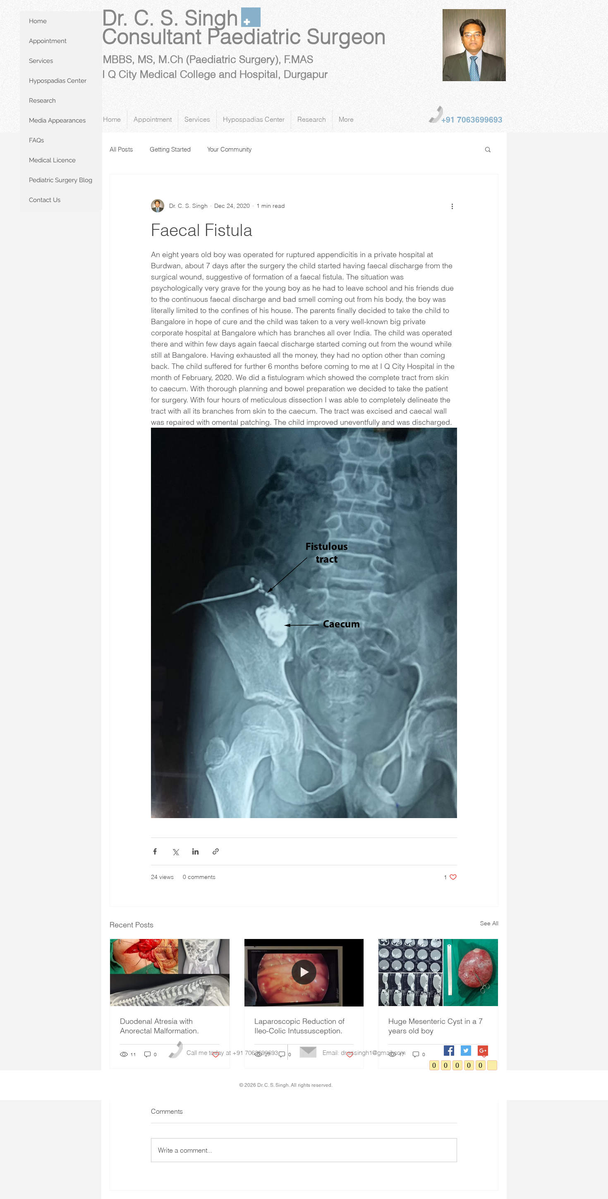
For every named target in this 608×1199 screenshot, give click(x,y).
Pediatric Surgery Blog (60, 180)
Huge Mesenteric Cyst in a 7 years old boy (435, 1025)
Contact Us (44, 200)
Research (42, 100)
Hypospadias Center (57, 80)
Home (38, 21)
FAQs (36, 140)
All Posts (121, 149)
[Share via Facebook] (155, 851)
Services (41, 61)
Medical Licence (52, 160)
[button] (488, 149)
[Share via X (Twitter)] (175, 851)
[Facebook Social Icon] (449, 1050)
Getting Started (170, 149)
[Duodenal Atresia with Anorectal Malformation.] (170, 972)
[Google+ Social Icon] (483, 1050)
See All (489, 923)
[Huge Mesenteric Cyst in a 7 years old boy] (438, 972)
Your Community (229, 149)
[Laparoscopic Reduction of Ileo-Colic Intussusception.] (304, 972)
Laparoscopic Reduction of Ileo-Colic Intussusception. (299, 1025)
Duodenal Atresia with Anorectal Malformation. (159, 1025)
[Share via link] (216, 851)
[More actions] (452, 206)
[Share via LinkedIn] (195, 851)
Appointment (48, 41)
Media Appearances (57, 120)
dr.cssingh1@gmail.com (373, 1053)
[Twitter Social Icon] (466, 1050)
